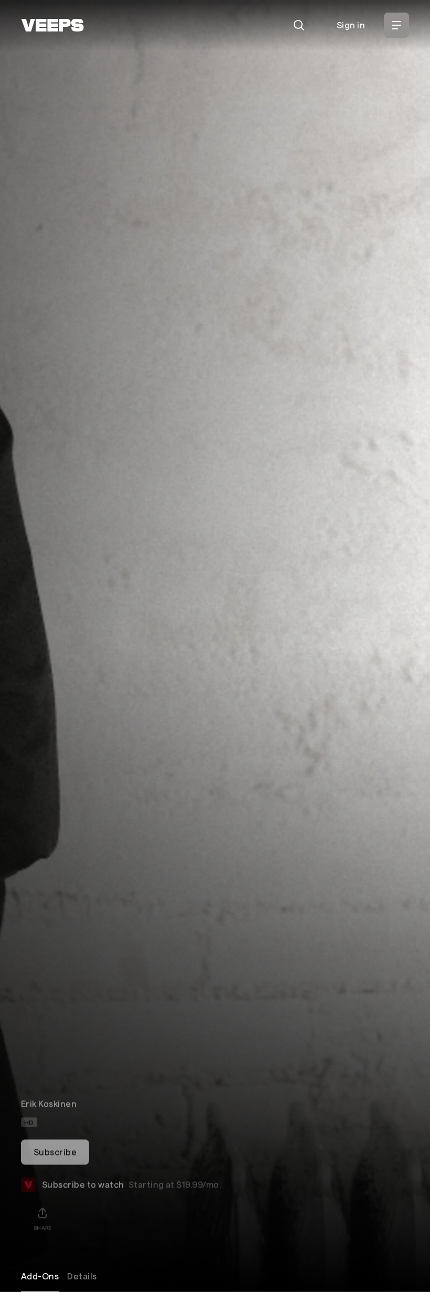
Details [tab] (81, 1276)
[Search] (298, 25)
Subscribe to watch (131, 1176)
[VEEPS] (52, 25)
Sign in (351, 25)
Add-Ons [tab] (40, 1276)
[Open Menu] (396, 25)
